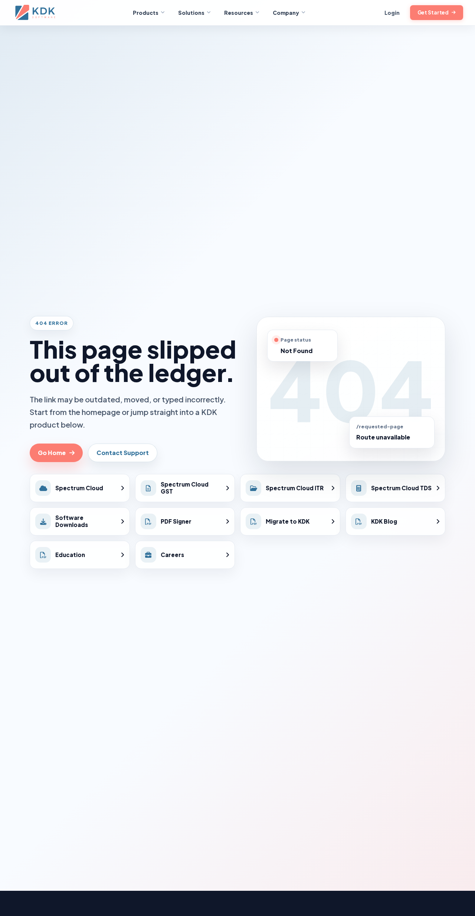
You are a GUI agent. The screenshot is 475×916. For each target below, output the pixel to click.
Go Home (52, 453)
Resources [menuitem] (238, 12)
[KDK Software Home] (36, 13)
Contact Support (122, 453)
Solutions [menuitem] (191, 12)
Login (392, 12)
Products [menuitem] (145, 12)
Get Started (433, 12)
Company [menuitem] (286, 12)
